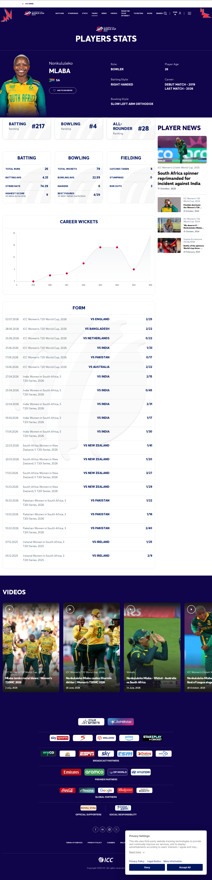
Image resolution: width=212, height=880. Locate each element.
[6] (114, 698)
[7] (118, 698)
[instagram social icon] (109, 829)
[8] (123, 698)
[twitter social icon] (116, 829)
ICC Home (29, 4)
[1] (91, 698)
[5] (110, 698)
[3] (101, 698)
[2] (97, 698)
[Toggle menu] (189, 13)
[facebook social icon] (95, 829)
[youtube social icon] (102, 829)
